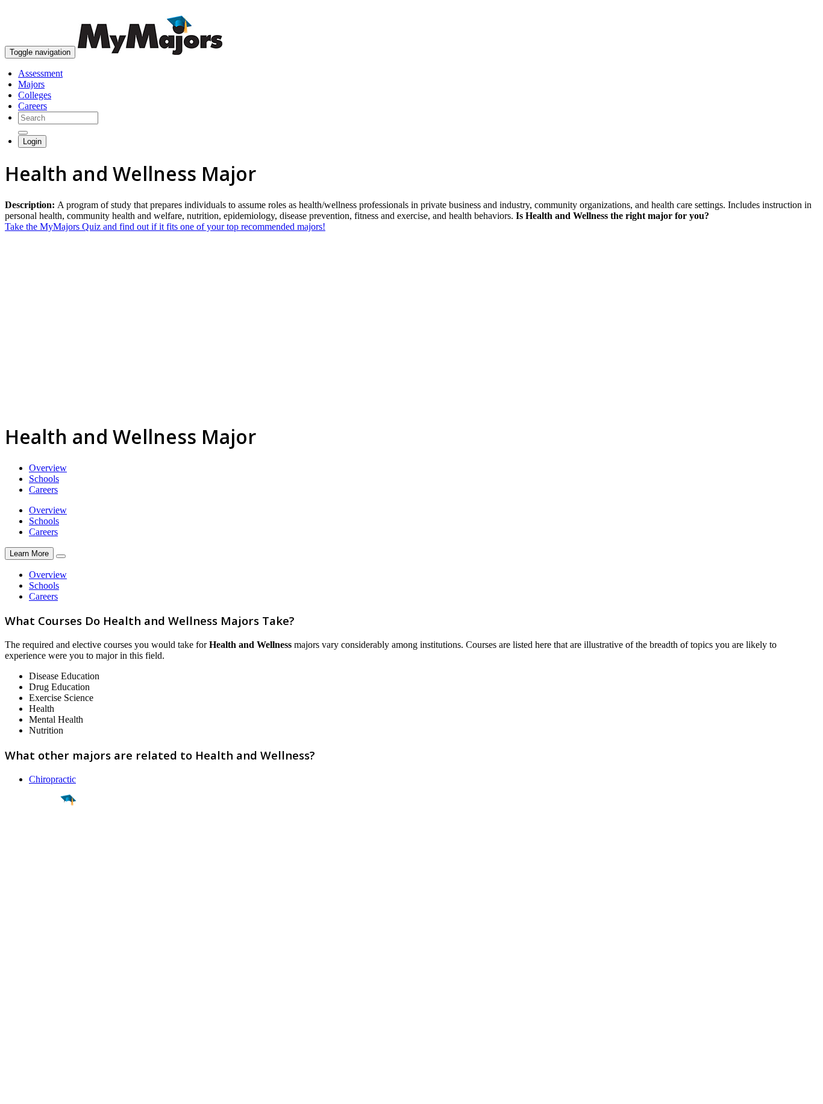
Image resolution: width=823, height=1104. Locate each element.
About (19, 938)
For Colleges (29, 984)
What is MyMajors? (42, 962)
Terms (16, 1088)
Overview (48, 468)
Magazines (25, 995)
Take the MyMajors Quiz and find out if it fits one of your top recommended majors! (165, 226)
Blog (14, 1017)
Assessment (40, 73)
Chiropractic (52, 779)
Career (35, 893)
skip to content (793, 9)
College (37, 867)
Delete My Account (42, 1006)
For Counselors (34, 973)
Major (33, 841)
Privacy (49, 1088)
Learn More (29, 553)
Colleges (34, 95)
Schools (44, 479)
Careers (32, 106)
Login (32, 141)
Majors (31, 84)
